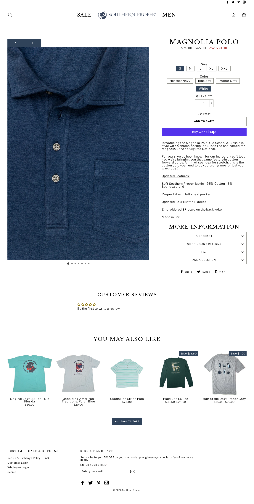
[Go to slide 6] (85, 264)
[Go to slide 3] (75, 264)
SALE (84, 15)
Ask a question (204, 260)
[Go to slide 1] (68, 263)
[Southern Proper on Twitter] (90, 483)
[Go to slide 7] (89, 264)
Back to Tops (129, 421)
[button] (29, 393)
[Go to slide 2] (72, 264)
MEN (169, 15)
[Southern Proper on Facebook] (82, 483)
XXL (224, 68)
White (203, 88)
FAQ (204, 252)
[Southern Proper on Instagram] (106, 483)
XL (211, 68)
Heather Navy (180, 81)
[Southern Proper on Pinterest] (98, 483)
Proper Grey (228, 81)
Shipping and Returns (204, 244)
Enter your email (94, 465)
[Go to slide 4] (79, 264)
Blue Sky (204, 81)
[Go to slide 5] (82, 264)
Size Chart (204, 236)
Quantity (204, 96)
